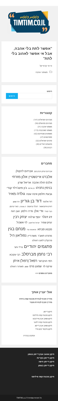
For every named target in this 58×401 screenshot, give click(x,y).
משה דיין (32, 235)
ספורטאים (48, 137)
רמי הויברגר (45, 261)
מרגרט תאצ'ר (45, 235)
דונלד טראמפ (32, 206)
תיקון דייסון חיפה (46, 361)
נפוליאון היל (18, 235)
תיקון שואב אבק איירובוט (42, 318)
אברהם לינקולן (24, 171)
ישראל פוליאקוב (34, 223)
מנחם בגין (16, 228)
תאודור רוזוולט (16, 266)
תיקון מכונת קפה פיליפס (42, 315)
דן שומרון (23, 206)
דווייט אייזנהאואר (45, 206)
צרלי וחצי (18, 247)
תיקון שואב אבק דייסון (43, 325)
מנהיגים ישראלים (45, 119)
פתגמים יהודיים (46, 144)
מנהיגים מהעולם (45, 123)
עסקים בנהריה (29, 335)
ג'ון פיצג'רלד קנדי (17, 188)
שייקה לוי (47, 266)
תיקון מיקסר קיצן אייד (43, 329)
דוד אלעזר (47, 201)
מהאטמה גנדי (31, 230)
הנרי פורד (48, 211)
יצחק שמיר (46, 222)
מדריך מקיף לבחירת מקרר (41, 302)
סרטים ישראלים (45, 140)
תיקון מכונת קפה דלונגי (43, 322)
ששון (26, 266)
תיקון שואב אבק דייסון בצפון (41, 354)
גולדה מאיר (16, 193)
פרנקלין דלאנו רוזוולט (42, 240)
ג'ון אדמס (31, 188)
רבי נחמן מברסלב (36, 254)
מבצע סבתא (44, 229)
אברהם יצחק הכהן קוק (43, 171)
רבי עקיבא (15, 254)
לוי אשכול (22, 222)
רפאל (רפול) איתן (25, 260)
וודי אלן (38, 211)
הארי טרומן (14, 206)
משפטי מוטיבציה (45, 130)
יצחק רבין (20, 216)
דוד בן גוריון (31, 201)
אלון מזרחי (19, 176)
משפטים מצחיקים (45, 133)
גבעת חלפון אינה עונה (39, 194)
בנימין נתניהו (44, 188)
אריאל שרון (24, 182)
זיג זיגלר (47, 217)
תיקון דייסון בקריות (45, 357)
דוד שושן (16, 201)
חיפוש (49, 91)
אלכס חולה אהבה (42, 182)
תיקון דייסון (48, 311)
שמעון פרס (35, 266)
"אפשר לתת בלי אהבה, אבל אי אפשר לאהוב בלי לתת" (31, 53)
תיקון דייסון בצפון (46, 365)
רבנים (49, 147)
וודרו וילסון (27, 211)
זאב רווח (15, 211)
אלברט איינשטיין (40, 176)
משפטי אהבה (42, 72)
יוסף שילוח (34, 217)
